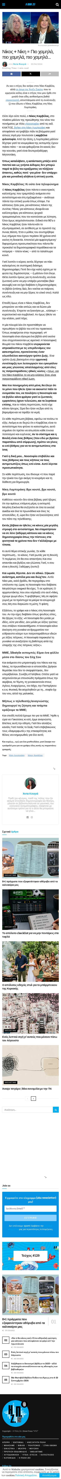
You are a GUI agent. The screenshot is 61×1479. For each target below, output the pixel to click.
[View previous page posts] (27, 1098)
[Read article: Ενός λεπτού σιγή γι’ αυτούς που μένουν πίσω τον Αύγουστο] (30, 1013)
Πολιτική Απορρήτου (26, 1475)
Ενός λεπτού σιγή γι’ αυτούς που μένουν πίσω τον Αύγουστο (29, 1038)
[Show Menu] (3, 4)
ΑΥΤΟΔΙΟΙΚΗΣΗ (11, 1455)
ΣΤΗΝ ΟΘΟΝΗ (50, 1445)
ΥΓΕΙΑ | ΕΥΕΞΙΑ (29, 1455)
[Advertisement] (29, 766)
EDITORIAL (18, 1442)
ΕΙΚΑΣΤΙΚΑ (9, 1448)
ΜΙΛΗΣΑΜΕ (9, 1445)
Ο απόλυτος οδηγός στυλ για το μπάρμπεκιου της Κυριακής (29, 986)
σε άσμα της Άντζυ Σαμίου (29, 89)
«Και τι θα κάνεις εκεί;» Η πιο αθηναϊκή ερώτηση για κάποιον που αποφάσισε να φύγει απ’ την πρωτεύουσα (34, 1341)
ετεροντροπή (12, 100)
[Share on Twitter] (30, 74)
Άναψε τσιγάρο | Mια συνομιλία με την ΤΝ (27, 1088)
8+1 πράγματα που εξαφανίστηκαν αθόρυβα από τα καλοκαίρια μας (23, 1322)
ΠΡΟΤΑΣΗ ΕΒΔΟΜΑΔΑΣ (15, 1451)
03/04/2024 (36, 64)
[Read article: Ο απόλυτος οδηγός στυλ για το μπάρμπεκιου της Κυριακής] (30, 961)
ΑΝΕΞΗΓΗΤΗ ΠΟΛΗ (36, 1442)
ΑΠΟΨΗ (6, 1442)
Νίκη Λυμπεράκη (17, 755)
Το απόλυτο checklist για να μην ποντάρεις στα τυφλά (30, 934)
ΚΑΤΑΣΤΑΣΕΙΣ (47, 1455)
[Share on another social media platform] (50, 74)
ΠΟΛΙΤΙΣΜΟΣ (34, 1445)
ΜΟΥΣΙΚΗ (34, 1448)
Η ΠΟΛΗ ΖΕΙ (24, 1458)
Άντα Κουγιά (19, 64)
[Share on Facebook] (11, 74)
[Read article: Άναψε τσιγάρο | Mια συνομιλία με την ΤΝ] (30, 1065)
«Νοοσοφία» (31, 123)
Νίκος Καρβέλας (35, 755)
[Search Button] (57, 4)
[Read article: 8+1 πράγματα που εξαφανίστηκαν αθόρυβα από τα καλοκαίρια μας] (30, 858)
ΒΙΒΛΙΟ (21, 1445)
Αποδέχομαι (49, 1475)
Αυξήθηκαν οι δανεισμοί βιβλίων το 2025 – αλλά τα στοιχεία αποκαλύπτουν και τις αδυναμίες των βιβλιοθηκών (34, 1366)
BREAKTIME (10, 875)
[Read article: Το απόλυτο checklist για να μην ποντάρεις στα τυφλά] (30, 909)
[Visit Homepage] (30, 4)
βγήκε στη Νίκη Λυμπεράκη (30, 127)
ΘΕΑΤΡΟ (22, 1448)
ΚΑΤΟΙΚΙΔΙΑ (10, 1458)
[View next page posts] (33, 1098)
